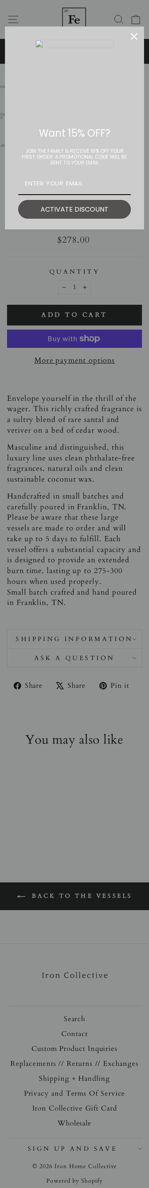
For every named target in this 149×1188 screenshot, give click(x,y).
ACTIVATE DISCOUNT (74, 209)
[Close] (134, 36)
